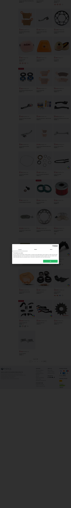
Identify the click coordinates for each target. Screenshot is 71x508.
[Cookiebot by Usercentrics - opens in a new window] (53, 246)
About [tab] (51, 249)
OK (50, 261)
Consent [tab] (19, 249)
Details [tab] (35, 249)
